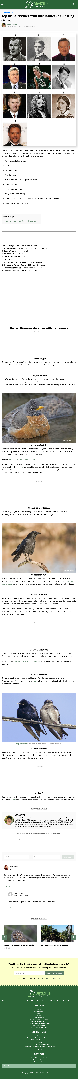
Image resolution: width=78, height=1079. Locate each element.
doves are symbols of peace (27, 661)
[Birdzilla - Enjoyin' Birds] (37, 4)
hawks (35, 681)
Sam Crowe (12, 25)
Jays (14, 799)
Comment (68, 857)
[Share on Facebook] (2, 434)
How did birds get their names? (22, 459)
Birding (40, 1042)
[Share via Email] (2, 451)
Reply (8, 886)
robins (20, 467)
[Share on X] (2, 439)
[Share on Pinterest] (2, 445)
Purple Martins (22, 744)
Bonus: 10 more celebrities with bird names (21, 221)
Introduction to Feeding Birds (40, 1044)
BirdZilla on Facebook (51, 978)
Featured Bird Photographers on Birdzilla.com (40, 1046)
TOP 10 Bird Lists (8, 12)
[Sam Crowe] (9, 824)
